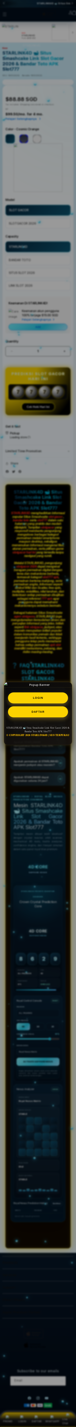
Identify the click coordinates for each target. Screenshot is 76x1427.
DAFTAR (38, 711)
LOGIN (38, 697)
